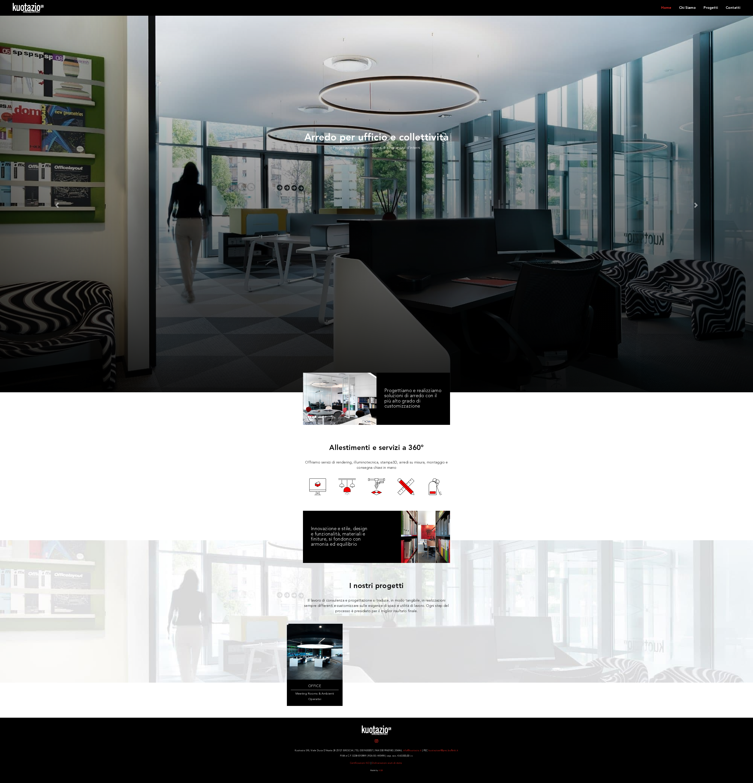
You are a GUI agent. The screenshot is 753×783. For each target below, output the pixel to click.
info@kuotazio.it (412, 750)
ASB (381, 770)
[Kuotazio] (67, 7)
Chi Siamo (687, 8)
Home (666, 8)
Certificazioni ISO (360, 763)
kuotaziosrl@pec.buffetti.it (443, 750)
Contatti (733, 8)
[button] (56, 204)
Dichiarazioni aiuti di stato (387, 763)
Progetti (711, 8)
